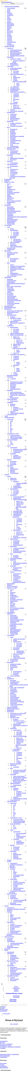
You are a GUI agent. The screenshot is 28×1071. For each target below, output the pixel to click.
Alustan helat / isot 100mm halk (15, 310)
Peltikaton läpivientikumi (13, 708)
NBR (14, 873)
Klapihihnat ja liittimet (12, 252)
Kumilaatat (9, 191)
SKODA (9, 35)
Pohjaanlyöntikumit (15, 54)
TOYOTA (9, 40)
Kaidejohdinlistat (14, 258)
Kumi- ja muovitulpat (12, 586)
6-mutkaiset (16, 99)
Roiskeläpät (10, 155)
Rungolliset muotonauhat (16, 126)
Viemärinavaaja (14, 661)
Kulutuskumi (13, 595)
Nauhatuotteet (7, 277)
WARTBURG (10, 45)
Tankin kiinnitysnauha (12, 299)
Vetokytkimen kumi (12, 414)
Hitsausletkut (10, 207)
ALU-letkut (16, 71)
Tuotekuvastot (16, 988)
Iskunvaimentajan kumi (12, 312)
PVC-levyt (12, 243)
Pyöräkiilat (12, 139)
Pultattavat (15, 410)
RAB (11, 429)
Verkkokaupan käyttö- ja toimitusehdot (9, 1054)
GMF (11, 421)
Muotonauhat (10, 121)
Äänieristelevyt (14, 863)
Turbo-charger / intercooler (16, 111)
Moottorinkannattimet (12, 375)
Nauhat (9, 677)
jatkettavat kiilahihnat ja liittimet (18, 61)
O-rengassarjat (13, 173)
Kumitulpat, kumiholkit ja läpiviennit (16, 865)
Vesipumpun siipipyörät (16, 973)
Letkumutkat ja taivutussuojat (17, 92)
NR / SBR (12, 603)
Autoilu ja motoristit (9, 46)
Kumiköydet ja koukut (15, 318)
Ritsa (11, 271)
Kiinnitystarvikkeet (11, 315)
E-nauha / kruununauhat (19, 882)
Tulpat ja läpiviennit (12, 893)
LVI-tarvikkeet (8, 225)
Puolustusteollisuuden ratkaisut (14, 993)
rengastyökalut (13, 152)
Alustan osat (10, 48)
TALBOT (9, 39)
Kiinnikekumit (13, 129)
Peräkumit (12, 405)
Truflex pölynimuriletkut (16, 246)
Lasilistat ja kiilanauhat (15, 123)
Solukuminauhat (11, 297)
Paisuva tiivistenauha (12, 707)
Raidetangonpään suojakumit (17, 55)
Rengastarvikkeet (11, 149)
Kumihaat (12, 130)
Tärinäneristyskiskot (15, 435)
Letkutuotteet (10, 66)
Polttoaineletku (13, 103)
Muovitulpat (13, 903)
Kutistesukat (13, 133)
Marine (12, 467)
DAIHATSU (10, 15)
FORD (8, 18)
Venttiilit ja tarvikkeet (15, 153)
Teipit (11, 144)
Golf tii (12, 264)
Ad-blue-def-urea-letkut (19, 639)
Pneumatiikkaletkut (11, 221)
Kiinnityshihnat (11, 282)
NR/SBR (9, 196)
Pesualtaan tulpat (11, 248)
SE (11, 431)
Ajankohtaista (16, 995)
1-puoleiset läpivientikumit (19, 900)
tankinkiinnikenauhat (15, 389)
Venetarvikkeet (10, 965)
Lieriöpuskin (13, 464)
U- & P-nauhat (10, 304)
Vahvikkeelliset (17, 239)
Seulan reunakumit (11, 296)
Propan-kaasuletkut (15, 242)
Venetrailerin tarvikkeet (12, 975)
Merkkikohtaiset (11, 112)
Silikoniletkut (13, 245)
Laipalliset (15, 455)
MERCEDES (10, 23)
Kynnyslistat (10, 287)
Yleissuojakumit (14, 163)
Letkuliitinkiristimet (15, 89)
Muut (8, 127)
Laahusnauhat (10, 289)
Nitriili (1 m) (16, 105)
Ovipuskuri (13, 270)
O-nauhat (15, 885)
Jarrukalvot (9, 313)
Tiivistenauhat (10, 302)
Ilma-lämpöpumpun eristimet (21, 834)
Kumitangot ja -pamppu (16, 267)
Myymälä (2, 1042)
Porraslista (15, 674)
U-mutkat (15, 102)
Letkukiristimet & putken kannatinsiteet (15, 624)
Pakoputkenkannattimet (16, 52)
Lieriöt (8, 445)
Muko (14, 76)
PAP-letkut (16, 72)
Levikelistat (13, 124)
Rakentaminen (10, 710)
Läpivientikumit (11, 612)
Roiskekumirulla (14, 397)
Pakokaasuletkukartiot (12, 219)
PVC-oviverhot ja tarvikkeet (14, 200)
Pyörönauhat (10, 294)
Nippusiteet (13, 137)
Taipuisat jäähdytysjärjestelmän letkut (19, 81)
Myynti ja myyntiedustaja (6, 1044)
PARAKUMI (10, 198)
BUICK (9, 12)
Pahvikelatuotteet (8, 306)
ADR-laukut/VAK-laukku (16, 382)
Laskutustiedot (3, 1057)
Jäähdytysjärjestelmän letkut (14, 211)
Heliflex (12, 228)
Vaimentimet (10, 465)
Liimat (8, 255)
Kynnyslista (13, 260)
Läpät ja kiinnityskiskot (16, 392)
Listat (8, 257)
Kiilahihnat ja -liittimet (15, 59)
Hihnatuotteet (10, 57)
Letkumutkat (10, 215)
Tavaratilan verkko (14, 143)
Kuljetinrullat (13, 665)
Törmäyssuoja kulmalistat (13, 303)
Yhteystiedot (16, 997)
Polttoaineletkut (17, 108)
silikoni (18, 85)
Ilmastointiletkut (14, 69)
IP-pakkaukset (7, 179)
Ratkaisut (16, 991)
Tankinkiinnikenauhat (15, 140)
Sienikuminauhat (17, 552)
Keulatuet (12, 977)
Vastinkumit (10, 402)
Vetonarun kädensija (15, 974)
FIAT (8, 16)
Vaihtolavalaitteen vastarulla (17, 413)
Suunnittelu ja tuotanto (5, 1045)
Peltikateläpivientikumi (15, 904)
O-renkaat (12, 175)
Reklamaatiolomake (5, 1055)
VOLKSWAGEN (11, 42)
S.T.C (11, 443)
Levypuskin (13, 463)
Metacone (12, 470)
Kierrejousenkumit (14, 51)
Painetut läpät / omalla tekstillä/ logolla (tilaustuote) (19, 779)
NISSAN (9, 28)
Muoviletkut (13, 237)
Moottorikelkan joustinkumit (17, 136)
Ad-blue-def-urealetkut (18, 496)
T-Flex (11, 444)
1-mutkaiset (16, 93)
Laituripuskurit (10, 290)
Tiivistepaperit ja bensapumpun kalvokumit (17, 177)
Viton (14, 877)
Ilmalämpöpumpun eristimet (20, 449)
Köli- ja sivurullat (14, 979)
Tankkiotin (12, 142)
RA (11, 428)
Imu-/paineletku (11, 209)
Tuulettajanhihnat (14, 65)
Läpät (11, 156)
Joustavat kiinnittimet (12, 439)
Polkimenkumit (14, 120)
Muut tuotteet (7, 250)
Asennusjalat (10, 419)
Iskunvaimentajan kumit (16, 50)
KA (11, 422)
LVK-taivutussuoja (18, 901)
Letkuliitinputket (14, 90)
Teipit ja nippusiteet (12, 276)
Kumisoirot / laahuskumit (13, 192)
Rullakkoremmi (17, 724)
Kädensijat (7, 180)
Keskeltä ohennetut (18, 450)
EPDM (8, 188)
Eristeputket (10, 279)
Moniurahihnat (13, 63)
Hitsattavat (12, 404)
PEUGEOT (10, 30)
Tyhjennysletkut (11, 223)
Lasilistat (9, 292)
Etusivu (16, 986)
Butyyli (9, 184)
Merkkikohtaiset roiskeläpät (17, 158)
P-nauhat (15, 886)
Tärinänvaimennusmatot (16, 437)
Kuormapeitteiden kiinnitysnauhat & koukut (15, 284)
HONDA (9, 19)
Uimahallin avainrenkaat (16, 274)
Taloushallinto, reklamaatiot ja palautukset (10, 1046)
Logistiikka (3, 1048)
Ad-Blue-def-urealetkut (16, 68)
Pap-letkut (15, 493)
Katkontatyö (7, 948)
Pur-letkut (12, 109)
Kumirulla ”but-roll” (18, 409)
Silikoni (15, 78)
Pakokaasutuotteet (14, 958)
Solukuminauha (17, 889)
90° (14, 100)
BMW (8, 11)
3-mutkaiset (16, 96)
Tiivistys (9, 167)
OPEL (8, 29)
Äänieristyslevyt (14, 169)
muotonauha (10, 376)
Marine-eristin (13, 970)
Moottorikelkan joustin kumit (17, 269)
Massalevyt (13, 170)
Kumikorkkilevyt (11, 189)
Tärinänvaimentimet (12, 164)
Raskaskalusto (7, 309)
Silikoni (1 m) (16, 345)
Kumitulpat (13, 897)
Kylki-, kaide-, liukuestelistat (14, 286)
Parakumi (12, 605)
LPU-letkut (16, 233)
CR (8, 185)
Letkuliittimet (13, 956)
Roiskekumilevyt (11, 202)
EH (11, 441)
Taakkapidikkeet (14, 273)
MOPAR (9, 26)
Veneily (6, 950)
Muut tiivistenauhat (18, 884)
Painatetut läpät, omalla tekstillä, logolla (17, 395)
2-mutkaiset (16, 95)
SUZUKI (9, 38)
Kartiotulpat (13, 895)
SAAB (8, 33)
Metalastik (12, 471)
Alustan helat (13, 114)
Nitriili (8, 195)
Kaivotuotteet (13, 236)
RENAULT (10, 32)
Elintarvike (9, 186)
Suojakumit (10, 161)
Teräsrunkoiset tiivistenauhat (14, 300)
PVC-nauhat (10, 293)
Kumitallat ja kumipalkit (16, 383)
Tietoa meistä (12, 1001)
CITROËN (10, 14)
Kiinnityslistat (13, 967)
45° (14, 98)
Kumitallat (12, 132)
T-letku (15, 372)
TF (11, 432)
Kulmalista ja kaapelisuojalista (17, 266)
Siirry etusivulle (14, 1024)
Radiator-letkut (17, 344)
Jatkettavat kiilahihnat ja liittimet (21, 484)
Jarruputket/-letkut (14, 87)
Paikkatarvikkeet (14, 150)
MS (11, 425)
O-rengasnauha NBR (18, 875)
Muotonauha (13, 765)
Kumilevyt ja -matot (9, 182)
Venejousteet (13, 980)
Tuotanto (16, 989)
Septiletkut (12, 959)
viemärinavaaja (10, 249)
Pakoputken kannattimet (13, 147)
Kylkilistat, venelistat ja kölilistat (18, 968)
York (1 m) (16, 86)
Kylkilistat (12, 135)
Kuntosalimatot (10, 193)
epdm (17, 83)
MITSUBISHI (10, 25)
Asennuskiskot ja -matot (13, 433)
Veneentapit (13, 971)
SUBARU (9, 36)
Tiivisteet (9, 860)
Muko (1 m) (16, 336)
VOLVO (9, 43)
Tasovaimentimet (14, 473)
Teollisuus (6, 474)
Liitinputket (10, 218)
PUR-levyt (9, 199)
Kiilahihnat (16, 481)
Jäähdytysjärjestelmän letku (16, 74)
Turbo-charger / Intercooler (19, 537)
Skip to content (3, 0)
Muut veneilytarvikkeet (12, 961)
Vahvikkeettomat (17, 241)
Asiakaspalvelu (3, 1041)
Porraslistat (12, 261)
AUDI (8, 9)
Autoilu (9, 476)
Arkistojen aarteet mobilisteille (11, 6)
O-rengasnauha (14, 172)
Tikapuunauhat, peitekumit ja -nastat (17, 323)
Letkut (8, 227)
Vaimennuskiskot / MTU (16, 438)
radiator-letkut (16, 77)
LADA (9, 21)
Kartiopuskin (13, 461)
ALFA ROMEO (11, 8)
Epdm (17, 350)
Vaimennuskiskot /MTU (19, 822)
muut (8, 380)
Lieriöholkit (13, 117)
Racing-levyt (13, 159)
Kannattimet (13, 115)
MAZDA (9, 22)
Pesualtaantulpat (14, 659)
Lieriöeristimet (13, 447)
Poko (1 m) (16, 106)
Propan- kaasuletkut (18, 653)
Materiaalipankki (4, 1067)
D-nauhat (15, 881)
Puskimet (9, 459)
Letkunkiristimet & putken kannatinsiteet (17, 216)
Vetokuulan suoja (14, 146)
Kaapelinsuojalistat (11, 280)
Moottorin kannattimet (15, 763)
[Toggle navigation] (2, 984)
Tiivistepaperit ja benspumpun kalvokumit (14, 934)
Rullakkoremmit (14, 321)
